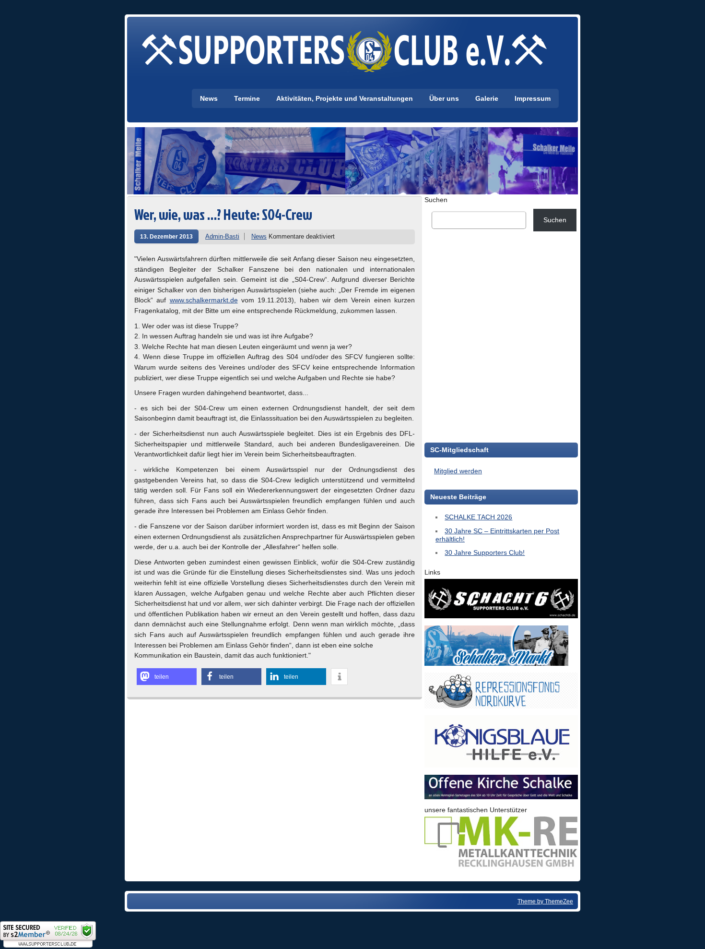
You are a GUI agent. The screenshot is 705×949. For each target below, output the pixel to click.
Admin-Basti (222, 236)
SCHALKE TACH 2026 (478, 517)
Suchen (435, 200)
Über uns (444, 98)
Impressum (533, 98)
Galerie (486, 98)
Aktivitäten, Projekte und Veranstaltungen (344, 98)
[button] (167, 676)
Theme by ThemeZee (545, 901)
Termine (247, 98)
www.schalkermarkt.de (204, 300)
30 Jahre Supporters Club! (485, 552)
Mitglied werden (458, 471)
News (209, 98)
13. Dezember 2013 (166, 236)
